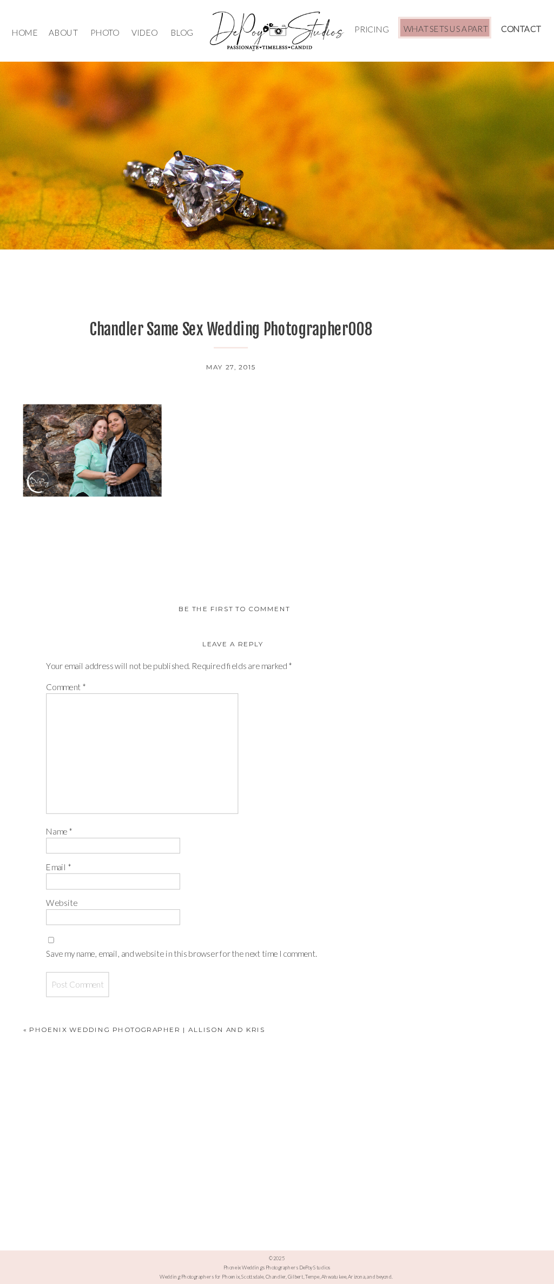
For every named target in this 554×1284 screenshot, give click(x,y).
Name (59, 831)
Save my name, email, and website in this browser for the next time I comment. (181, 954)
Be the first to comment (234, 608)
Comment (65, 686)
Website (61, 903)
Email (58, 867)
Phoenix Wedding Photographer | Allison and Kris (147, 1029)
